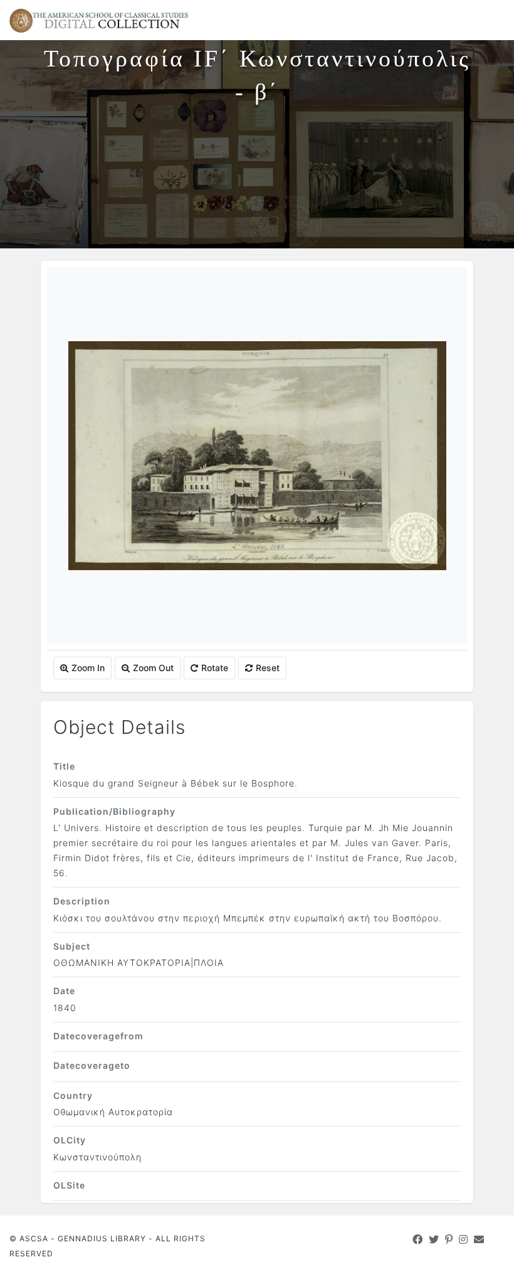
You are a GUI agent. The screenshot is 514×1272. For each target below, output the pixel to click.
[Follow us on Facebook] (417, 1239)
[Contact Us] (479, 1239)
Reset (268, 667)
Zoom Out (153, 667)
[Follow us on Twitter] (434, 1239)
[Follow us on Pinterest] (449, 1239)
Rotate (214, 667)
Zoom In (88, 667)
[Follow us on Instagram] (463, 1239)
